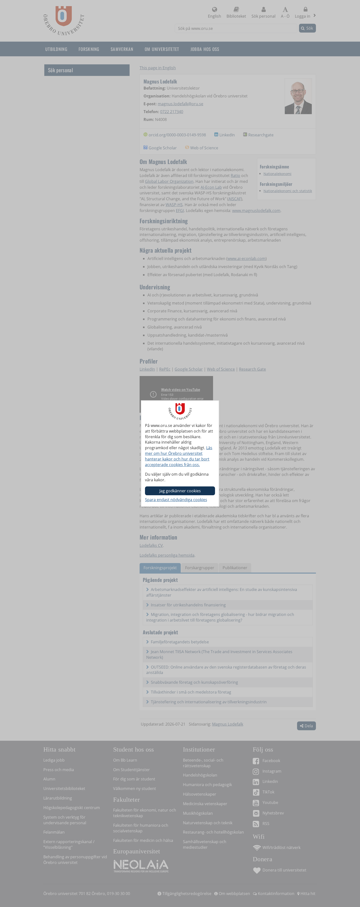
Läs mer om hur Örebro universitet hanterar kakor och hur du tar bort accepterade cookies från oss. (178, 456)
